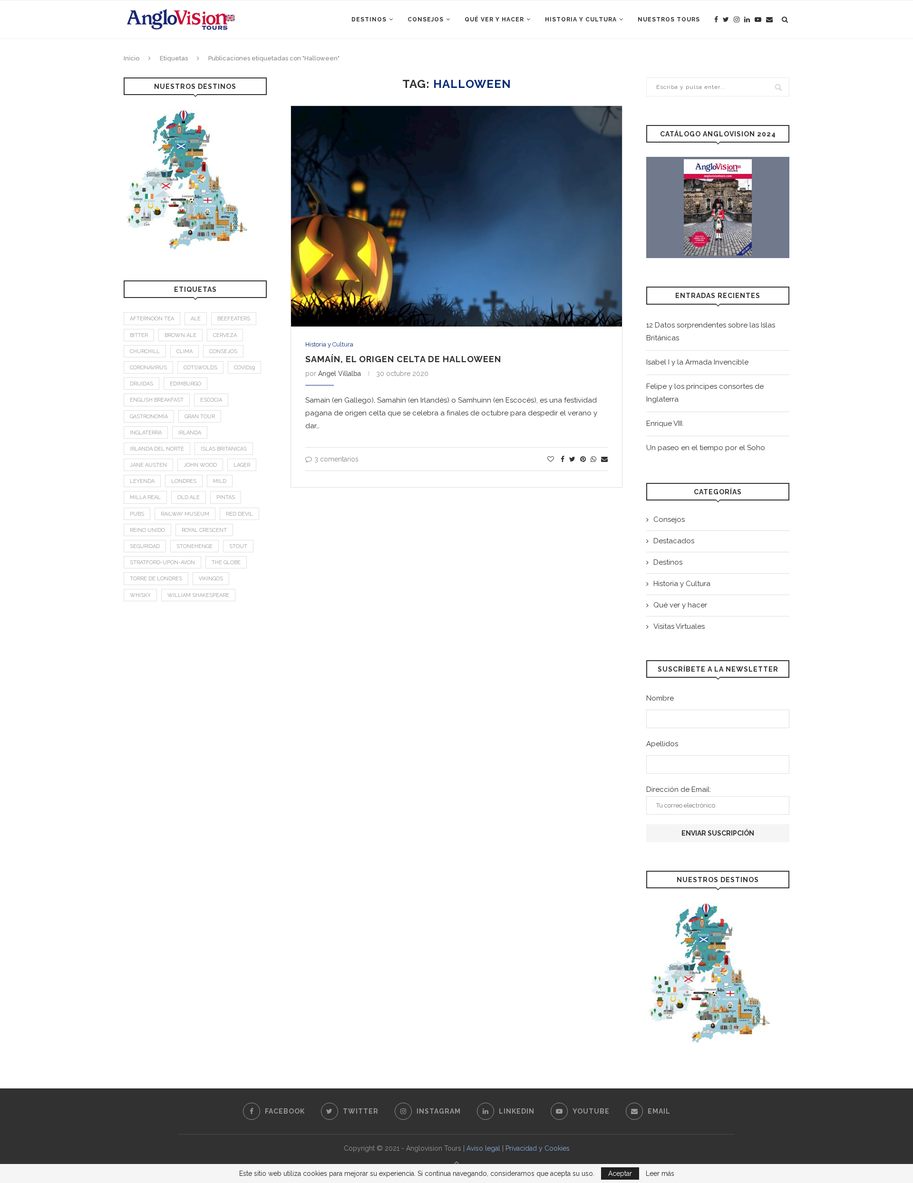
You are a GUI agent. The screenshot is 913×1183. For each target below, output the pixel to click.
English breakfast (157, 400)
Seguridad (145, 546)
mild (219, 481)
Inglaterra (146, 433)
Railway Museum (185, 514)
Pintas (225, 497)
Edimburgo (185, 384)
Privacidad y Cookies (537, 1148)
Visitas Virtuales (679, 626)
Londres (183, 481)
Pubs (137, 514)
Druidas (141, 384)
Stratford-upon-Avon (162, 562)
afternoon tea (152, 319)
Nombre (660, 698)
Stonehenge (194, 546)
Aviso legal (483, 1148)
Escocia (211, 400)
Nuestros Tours (669, 19)
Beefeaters (233, 319)
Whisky (140, 595)
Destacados (673, 541)
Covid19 (244, 368)
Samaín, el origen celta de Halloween (403, 359)
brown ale (180, 335)
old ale (188, 497)
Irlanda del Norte (157, 449)
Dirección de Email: (678, 789)
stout (238, 546)
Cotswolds (200, 368)
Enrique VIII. (665, 423)
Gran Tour (200, 417)
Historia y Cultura (581, 19)
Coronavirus (148, 368)
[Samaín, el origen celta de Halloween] (456, 216)
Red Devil (239, 514)
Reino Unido (147, 530)
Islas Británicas (224, 449)
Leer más (660, 1173)
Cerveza (225, 335)
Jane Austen (148, 465)
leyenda (142, 481)
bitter (139, 335)
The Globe (226, 562)
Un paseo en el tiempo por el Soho (705, 447)
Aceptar (620, 1173)
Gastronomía (149, 417)
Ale (196, 319)
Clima (184, 351)
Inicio (131, 58)
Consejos (426, 19)
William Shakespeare (198, 595)
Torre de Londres (156, 579)
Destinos (369, 19)
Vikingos (211, 579)
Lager (241, 465)
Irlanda (189, 433)
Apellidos (662, 744)
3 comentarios (336, 459)
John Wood (200, 465)
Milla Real (145, 497)
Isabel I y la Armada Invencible (697, 362)
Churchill (145, 351)
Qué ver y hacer (494, 19)
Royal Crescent (204, 530)
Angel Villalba (339, 373)
